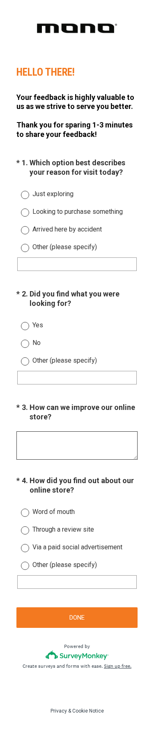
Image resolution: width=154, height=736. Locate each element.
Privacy (59, 711)
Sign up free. (117, 666)
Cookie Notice (88, 711)
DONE (77, 617)
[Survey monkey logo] (77, 655)
